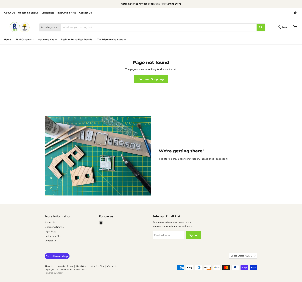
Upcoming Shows (28, 12)
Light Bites (48, 12)
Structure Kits (46, 39)
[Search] (261, 27)
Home (7, 39)
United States (241, 255)
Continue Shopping (151, 79)
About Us (9, 12)
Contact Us (85, 12)
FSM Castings (24, 39)
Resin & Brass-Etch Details (76, 39)
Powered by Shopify (54, 272)
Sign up (193, 235)
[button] (283, 27)
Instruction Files (66, 12)
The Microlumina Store (110, 39)
